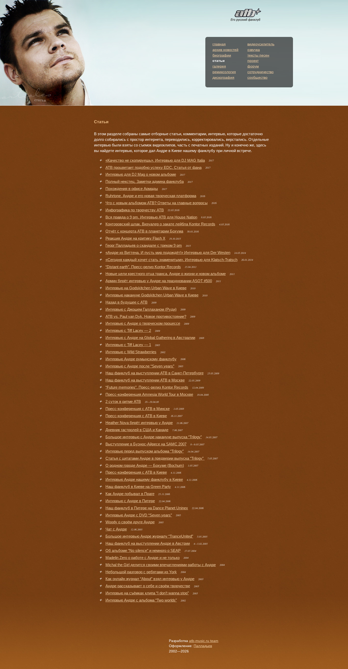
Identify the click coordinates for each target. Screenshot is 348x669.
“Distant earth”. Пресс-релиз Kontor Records (143, 267)
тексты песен (258, 55)
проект (253, 61)
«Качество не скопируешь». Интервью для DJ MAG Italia (155, 160)
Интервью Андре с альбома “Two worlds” (141, 600)
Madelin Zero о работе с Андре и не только (142, 558)
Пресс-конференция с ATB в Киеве (136, 416)
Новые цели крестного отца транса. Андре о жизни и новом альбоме (165, 274)
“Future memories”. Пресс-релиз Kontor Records (146, 387)
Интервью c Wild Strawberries (130, 352)
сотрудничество (260, 72)
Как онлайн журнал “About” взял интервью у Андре (149, 579)
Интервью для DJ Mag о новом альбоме (140, 174)
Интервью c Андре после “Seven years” (139, 366)
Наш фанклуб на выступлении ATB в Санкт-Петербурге (154, 373)
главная (219, 44)
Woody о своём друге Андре (130, 522)
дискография (223, 77)
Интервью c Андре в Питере (130, 501)
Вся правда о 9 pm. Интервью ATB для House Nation (151, 217)
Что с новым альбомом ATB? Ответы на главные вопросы (156, 203)
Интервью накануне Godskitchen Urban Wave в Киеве (151, 295)
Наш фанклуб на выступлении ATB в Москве (145, 380)
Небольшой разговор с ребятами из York (141, 572)
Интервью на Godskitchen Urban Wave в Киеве (145, 288)
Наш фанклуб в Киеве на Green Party (138, 487)
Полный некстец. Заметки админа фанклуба (144, 182)
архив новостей (225, 50)
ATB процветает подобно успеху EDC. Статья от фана (153, 168)
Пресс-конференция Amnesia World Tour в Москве (149, 394)
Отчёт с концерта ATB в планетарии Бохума (144, 231)
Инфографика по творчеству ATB (134, 210)
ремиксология (224, 72)
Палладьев (203, 646)
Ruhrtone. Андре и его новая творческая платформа (150, 196)
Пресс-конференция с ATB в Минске (137, 409)
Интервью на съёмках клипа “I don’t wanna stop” (147, 593)
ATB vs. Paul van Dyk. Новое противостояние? (145, 317)
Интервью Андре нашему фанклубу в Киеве (144, 479)
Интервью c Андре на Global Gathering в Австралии (150, 338)
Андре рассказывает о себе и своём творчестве (147, 586)
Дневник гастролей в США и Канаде (136, 430)
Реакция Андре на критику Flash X (135, 238)
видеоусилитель (260, 44)
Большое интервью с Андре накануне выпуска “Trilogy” (153, 437)
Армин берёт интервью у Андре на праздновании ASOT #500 (158, 281)
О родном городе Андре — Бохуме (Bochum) (144, 465)
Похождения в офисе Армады (131, 189)
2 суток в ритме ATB (123, 402)
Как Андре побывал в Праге (129, 494)
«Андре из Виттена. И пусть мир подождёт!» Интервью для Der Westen (167, 253)
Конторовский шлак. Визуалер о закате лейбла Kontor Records (160, 224)
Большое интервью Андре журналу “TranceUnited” (149, 536)
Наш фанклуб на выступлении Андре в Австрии (147, 543)
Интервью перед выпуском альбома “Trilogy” (144, 451)
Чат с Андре (116, 529)
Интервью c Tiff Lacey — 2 (128, 331)
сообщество (257, 77)
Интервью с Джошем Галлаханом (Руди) (141, 309)
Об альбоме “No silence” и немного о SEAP (143, 551)
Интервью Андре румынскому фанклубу (141, 359)
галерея (219, 66)
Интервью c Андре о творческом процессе (142, 323)
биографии (221, 55)
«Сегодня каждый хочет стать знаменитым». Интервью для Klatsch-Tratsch (171, 260)
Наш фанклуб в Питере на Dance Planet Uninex (146, 508)
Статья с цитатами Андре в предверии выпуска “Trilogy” (155, 458)
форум (253, 66)
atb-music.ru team (203, 641)
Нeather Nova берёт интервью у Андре (139, 423)
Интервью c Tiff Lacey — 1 (128, 345)
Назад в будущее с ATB (126, 302)
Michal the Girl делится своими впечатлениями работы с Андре (160, 565)
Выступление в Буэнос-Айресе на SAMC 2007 (145, 444)
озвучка (253, 50)
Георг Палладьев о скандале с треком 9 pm (143, 245)
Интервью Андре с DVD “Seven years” (138, 515)
